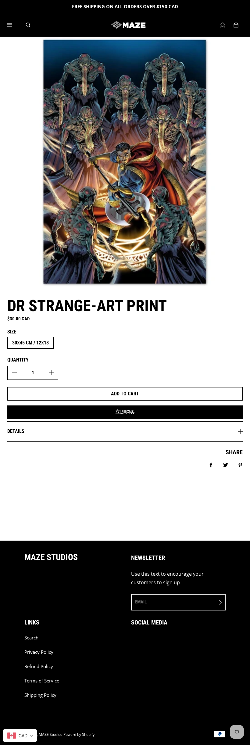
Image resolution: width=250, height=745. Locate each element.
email (141, 602)
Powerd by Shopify (79, 734)
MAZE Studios (50, 734)
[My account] (222, 25)
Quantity (18, 360)
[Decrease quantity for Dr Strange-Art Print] (14, 373)
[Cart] (236, 25)
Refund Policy (38, 666)
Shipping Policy (40, 695)
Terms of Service (41, 681)
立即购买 (125, 412)
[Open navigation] (14, 25)
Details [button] (15, 431)
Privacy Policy (38, 652)
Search (31, 638)
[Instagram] (146, 641)
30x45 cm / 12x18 (30, 343)
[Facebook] (133, 641)
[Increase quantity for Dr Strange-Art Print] (51, 373)
